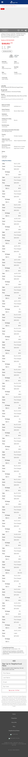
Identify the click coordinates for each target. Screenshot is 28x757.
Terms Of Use (8, 742)
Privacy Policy (18, 742)
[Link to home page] (14, 2)
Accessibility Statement (9, 743)
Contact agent (5, 30)
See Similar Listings (7, 51)
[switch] (18, 30)
